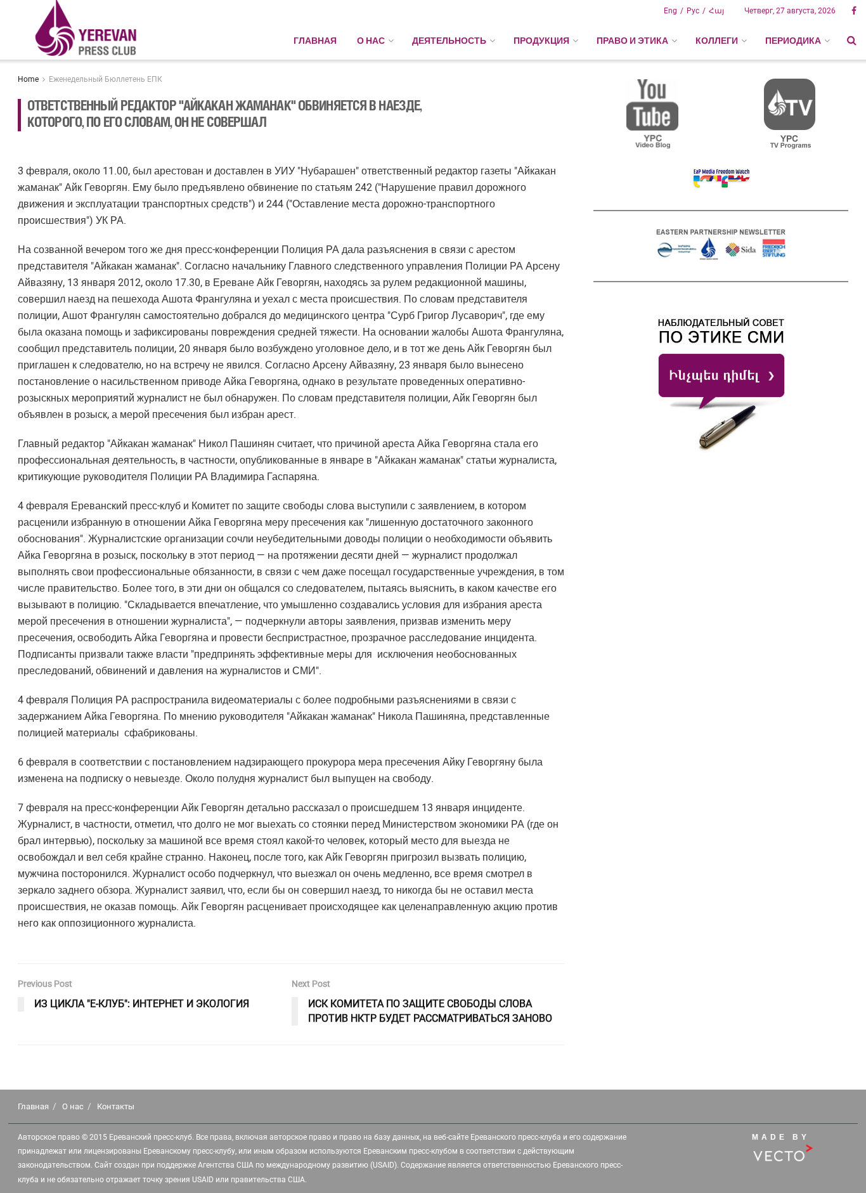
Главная (315, 41)
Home (28, 79)
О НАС (371, 41)
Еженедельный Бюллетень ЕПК (105, 79)
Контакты (115, 1106)
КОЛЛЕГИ (716, 41)
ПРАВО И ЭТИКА (632, 41)
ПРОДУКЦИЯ (541, 41)
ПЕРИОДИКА (793, 41)
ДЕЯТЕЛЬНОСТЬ (449, 41)
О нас (73, 1106)
